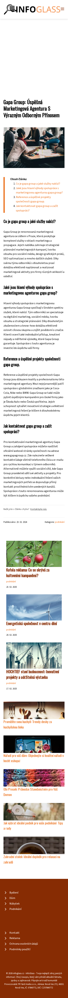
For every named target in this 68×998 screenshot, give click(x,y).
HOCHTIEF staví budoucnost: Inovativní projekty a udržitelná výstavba (32, 674)
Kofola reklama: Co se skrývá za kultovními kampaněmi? (27, 572)
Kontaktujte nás (38, 509)
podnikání (60, 522)
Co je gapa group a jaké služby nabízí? (38, 184)
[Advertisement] (34, 55)
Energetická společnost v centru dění (31, 623)
